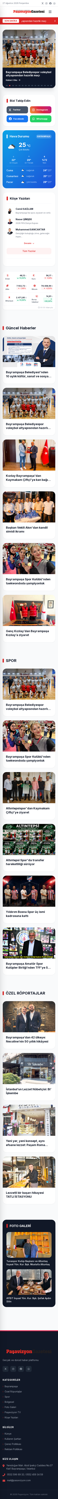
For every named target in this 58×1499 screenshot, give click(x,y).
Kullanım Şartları (13, 1438)
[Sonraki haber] (50, 48)
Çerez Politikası (13, 1444)
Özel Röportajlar (13, 1391)
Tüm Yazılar (29, 251)
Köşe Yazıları (11, 1417)
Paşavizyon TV (13, 1412)
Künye (8, 1433)
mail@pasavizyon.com (19, 1480)
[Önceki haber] (8, 48)
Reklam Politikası (13, 1449)
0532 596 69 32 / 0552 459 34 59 (25, 1474)
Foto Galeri (10, 1407)
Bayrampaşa (11, 1386)
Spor (7, 1396)
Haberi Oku (11, 80)
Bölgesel (9, 1402)
